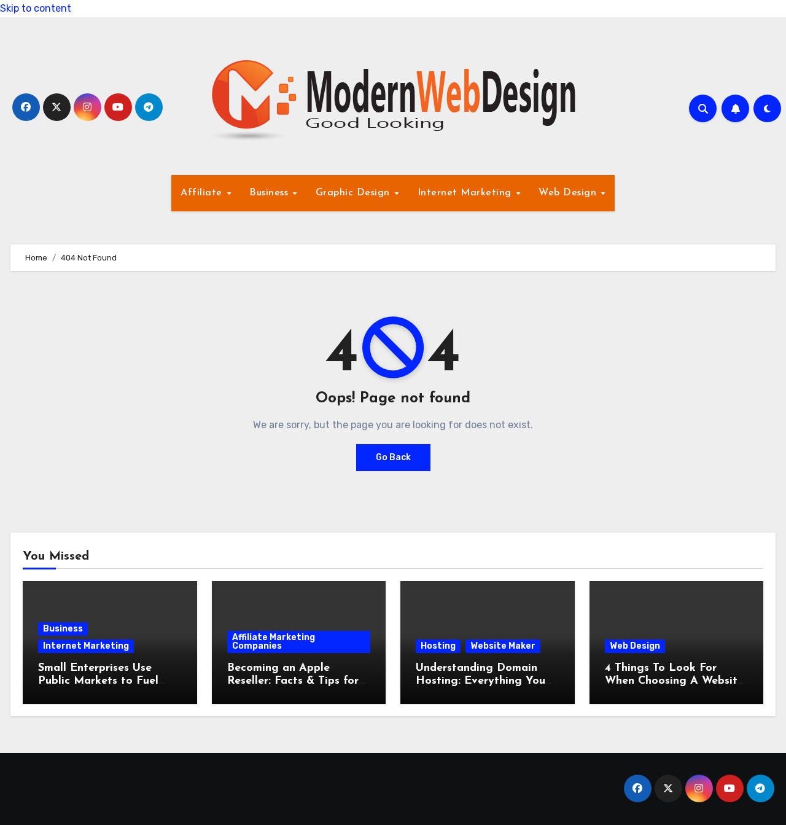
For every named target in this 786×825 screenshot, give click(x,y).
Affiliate (203, 193)
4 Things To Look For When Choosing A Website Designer (674, 681)
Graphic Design (355, 193)
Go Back (393, 457)
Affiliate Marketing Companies (273, 641)
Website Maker (502, 646)
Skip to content (35, 8)
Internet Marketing (466, 193)
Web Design (569, 193)
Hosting (438, 646)
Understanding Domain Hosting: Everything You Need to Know (480, 681)
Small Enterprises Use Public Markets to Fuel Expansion (98, 681)
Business (270, 193)
